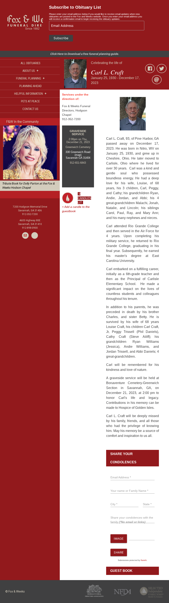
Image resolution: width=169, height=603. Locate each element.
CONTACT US (30, 109)
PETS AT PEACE (30, 101)
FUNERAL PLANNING (30, 78)
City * (113, 504)
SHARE (119, 552)
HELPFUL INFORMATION (30, 93)
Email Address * (120, 477)
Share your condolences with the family (131, 520)
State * (147, 504)
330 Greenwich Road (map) (78, 153)
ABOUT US (30, 71)
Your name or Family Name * (129, 490)
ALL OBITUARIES (30, 63)
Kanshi (144, 560)
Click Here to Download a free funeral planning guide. (84, 54)
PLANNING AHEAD (30, 86)
